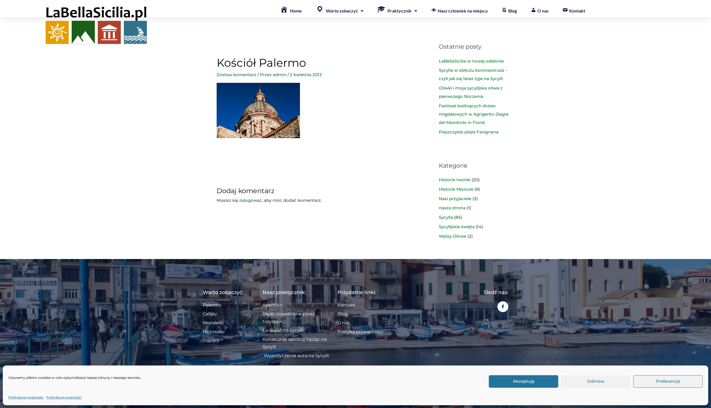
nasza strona (452, 207)
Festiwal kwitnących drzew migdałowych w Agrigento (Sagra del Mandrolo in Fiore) (474, 114)
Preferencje (668, 381)
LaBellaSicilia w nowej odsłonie (471, 61)
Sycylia (446, 217)
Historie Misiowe (456, 189)
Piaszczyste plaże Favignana (469, 132)
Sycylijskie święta (457, 226)
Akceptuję (523, 381)
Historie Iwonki (454, 179)
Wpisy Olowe (452, 236)
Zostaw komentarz (236, 74)
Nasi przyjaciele (455, 198)
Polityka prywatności (26, 397)
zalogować (250, 200)
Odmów (595, 381)
